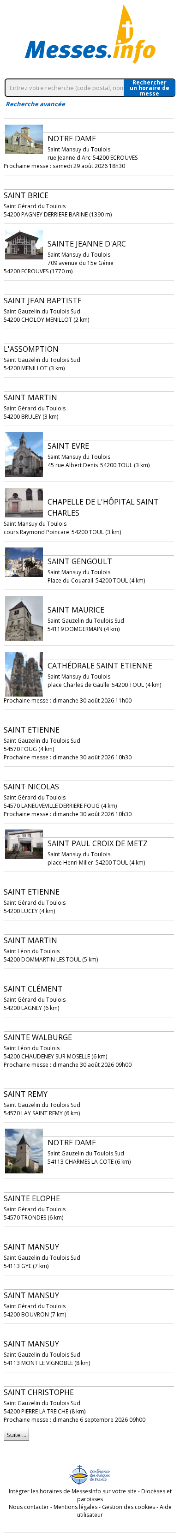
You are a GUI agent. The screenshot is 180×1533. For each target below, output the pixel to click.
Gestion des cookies (128, 1507)
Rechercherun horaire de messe (149, 87)
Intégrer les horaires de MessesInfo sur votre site (73, 1491)
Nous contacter (29, 1507)
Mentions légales (75, 1507)
